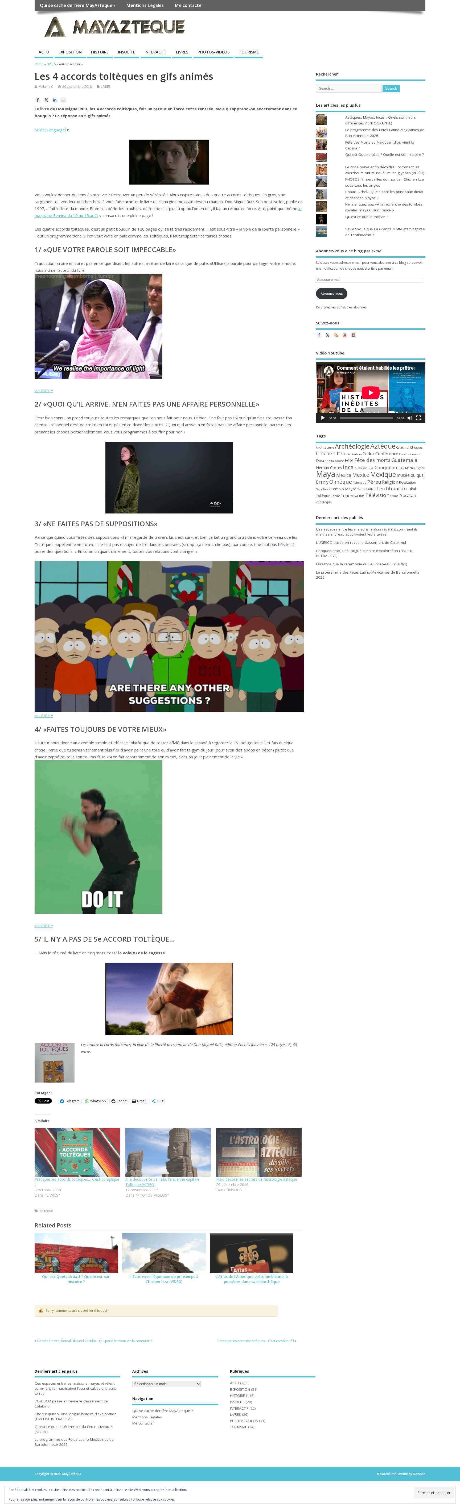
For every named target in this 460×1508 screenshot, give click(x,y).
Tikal (412, 488)
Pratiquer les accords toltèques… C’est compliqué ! (255, 1341)
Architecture (325, 447)
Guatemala (404, 460)
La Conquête (381, 467)
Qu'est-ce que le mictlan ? (366, 216)
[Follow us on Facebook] (319, 335)
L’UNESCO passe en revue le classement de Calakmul (361, 542)
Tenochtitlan (366, 489)
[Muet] (410, 418)
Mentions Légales (145, 5)
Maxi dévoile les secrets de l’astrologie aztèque (256, 1179)
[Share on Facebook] (38, 100)
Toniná (335, 496)
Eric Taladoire (334, 461)
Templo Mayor (343, 488)
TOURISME (249, 52)
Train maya (349, 496)
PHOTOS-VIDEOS (213, 52)
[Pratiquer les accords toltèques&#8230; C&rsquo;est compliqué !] (77, 1152)
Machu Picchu (415, 468)
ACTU (44, 52)
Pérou (374, 481)
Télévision (377, 495)
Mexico (360, 474)
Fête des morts (372, 460)
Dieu (320, 460)
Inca (348, 467)
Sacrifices (323, 489)
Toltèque (46, 1211)
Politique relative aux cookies (153, 1499)
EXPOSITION (70, 52)
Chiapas (416, 447)
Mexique (383, 474)
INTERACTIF (156, 52)
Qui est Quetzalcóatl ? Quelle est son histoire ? (76, 1279)
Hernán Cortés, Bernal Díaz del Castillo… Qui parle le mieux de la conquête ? (94, 1341)
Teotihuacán (391, 488)
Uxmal (394, 496)
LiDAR (400, 468)
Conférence (386, 454)
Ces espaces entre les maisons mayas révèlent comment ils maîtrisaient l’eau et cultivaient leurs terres (367, 532)
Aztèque (382, 445)
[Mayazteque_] (353, 335)
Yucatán (408, 495)
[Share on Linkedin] (55, 100)
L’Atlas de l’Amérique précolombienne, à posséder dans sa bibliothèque (252, 1279)
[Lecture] (323, 418)
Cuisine (404, 454)
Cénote (415, 454)
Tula (361, 496)
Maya (325, 474)
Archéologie (352, 446)
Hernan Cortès (329, 467)
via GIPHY (44, 390)
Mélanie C (46, 86)
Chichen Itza (331, 453)
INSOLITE (126, 52)
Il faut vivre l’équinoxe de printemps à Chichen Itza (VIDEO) (163, 1279)
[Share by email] (63, 100)
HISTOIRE (100, 52)
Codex (369, 454)
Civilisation (354, 454)
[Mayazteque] (328, 335)
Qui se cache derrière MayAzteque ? (78, 5)
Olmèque (340, 481)
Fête (349, 460)
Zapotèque (324, 502)
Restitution (407, 482)
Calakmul (402, 447)
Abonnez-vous (332, 293)
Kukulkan (361, 468)
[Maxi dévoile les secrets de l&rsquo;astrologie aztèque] (259, 1152)
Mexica (343, 475)
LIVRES (182, 52)
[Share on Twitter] (46, 100)
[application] (370, 392)
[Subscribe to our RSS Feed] (336, 335)
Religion (390, 482)
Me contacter (189, 5)
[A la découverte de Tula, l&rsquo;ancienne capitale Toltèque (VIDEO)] (168, 1152)
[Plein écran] (418, 418)
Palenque (359, 482)
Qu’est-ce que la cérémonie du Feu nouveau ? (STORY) (361, 564)
